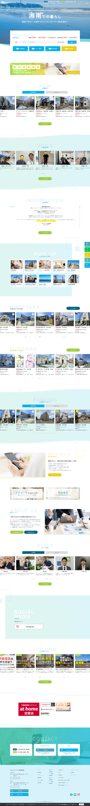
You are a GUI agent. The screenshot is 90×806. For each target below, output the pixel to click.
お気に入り (81, 3)
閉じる (81, 804)
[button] (25, 119)
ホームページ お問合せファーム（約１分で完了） (46, 221)
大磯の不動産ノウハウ (63, 785)
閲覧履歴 (87, 3)
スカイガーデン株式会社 (17, 770)
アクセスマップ (40, 775)
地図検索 (53, 49)
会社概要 (53, 3)
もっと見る (45, 124)
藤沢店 (57, 552)
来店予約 (46, 750)
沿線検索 (21, 49)
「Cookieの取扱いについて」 (65, 804)
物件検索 (69, 49)
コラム (64, 3)
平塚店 (33, 552)
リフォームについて (71, 3)
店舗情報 (39, 777)
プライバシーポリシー (75, 770)
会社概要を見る (17, 532)
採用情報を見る (31, 532)
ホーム (38, 770)
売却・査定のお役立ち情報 (63, 780)
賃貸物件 (56, 92)
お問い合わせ (69, 750)
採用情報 (39, 782)
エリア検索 (37, 49)
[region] (45, 217)
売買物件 (33, 92)
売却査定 (60, 775)
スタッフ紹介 (40, 780)
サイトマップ (73, 775)
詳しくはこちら (55, 475)
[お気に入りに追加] (13, 98)
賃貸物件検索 (46, 3)
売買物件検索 (38, 3)
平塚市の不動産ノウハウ (63, 782)
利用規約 (72, 772)
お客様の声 (59, 3)
